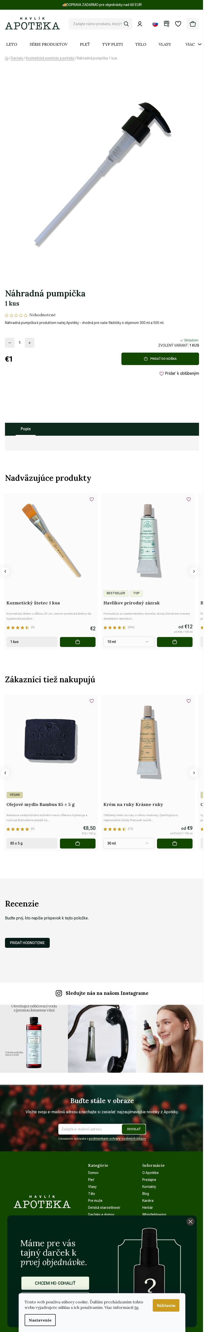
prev (5, 571)
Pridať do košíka (163, 359)
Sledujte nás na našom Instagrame (107, 993)
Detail (175, 642)
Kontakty (149, 1187)
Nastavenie (40, 1320)
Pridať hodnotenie (27, 943)
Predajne (149, 1180)
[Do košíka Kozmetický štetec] (78, 642)
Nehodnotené (42, 314)
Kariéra (147, 1201)
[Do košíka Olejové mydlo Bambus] (78, 844)
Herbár (147, 1208)
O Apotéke (150, 1173)
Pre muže (95, 1201)
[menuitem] (11, 44)
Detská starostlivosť (104, 1208)
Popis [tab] (26, 428)
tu (136, 1307)
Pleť (91, 1180)
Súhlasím (166, 1305)
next (194, 571)
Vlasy (92, 1187)
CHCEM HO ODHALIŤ (55, 1283)
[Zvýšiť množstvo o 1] (29, 343)
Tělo (91, 1194)
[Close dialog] (190, 1221)
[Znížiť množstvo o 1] (9, 343)
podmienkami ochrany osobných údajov (117, 1138)
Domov (93, 1173)
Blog (145, 1194)
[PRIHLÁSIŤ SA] (141, 23)
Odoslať (134, 1129)
